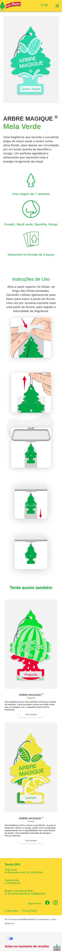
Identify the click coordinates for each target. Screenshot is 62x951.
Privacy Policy (29, 911)
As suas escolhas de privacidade (34, 938)
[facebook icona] (47, 902)
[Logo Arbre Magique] (10, 5)
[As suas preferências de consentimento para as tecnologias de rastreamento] (57, 946)
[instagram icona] (55, 902)
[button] (57, 6)
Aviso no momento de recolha (27, 946)
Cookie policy (12, 911)
